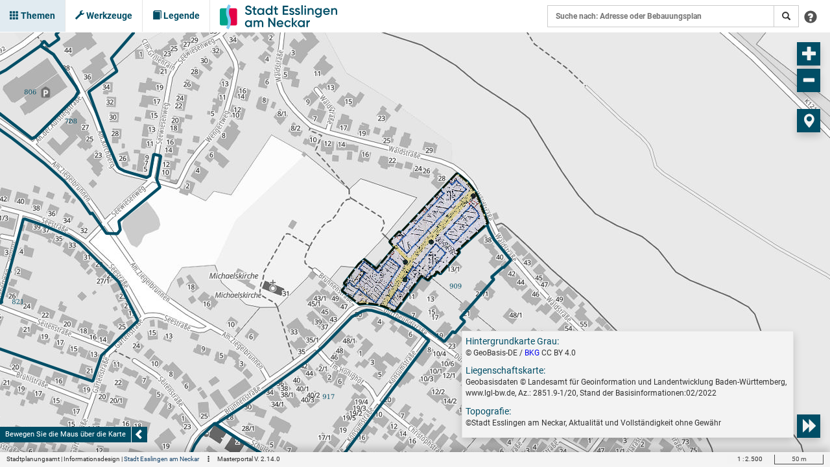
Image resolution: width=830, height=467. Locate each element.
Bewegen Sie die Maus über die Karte (65, 434)
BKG (532, 352)
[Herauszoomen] (808, 80)
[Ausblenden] (139, 434)
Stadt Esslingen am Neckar (162, 458)
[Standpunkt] (808, 120)
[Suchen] (786, 16)
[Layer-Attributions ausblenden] (808, 426)
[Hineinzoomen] (808, 54)
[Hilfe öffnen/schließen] (810, 16)
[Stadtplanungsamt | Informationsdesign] (278, 16)
